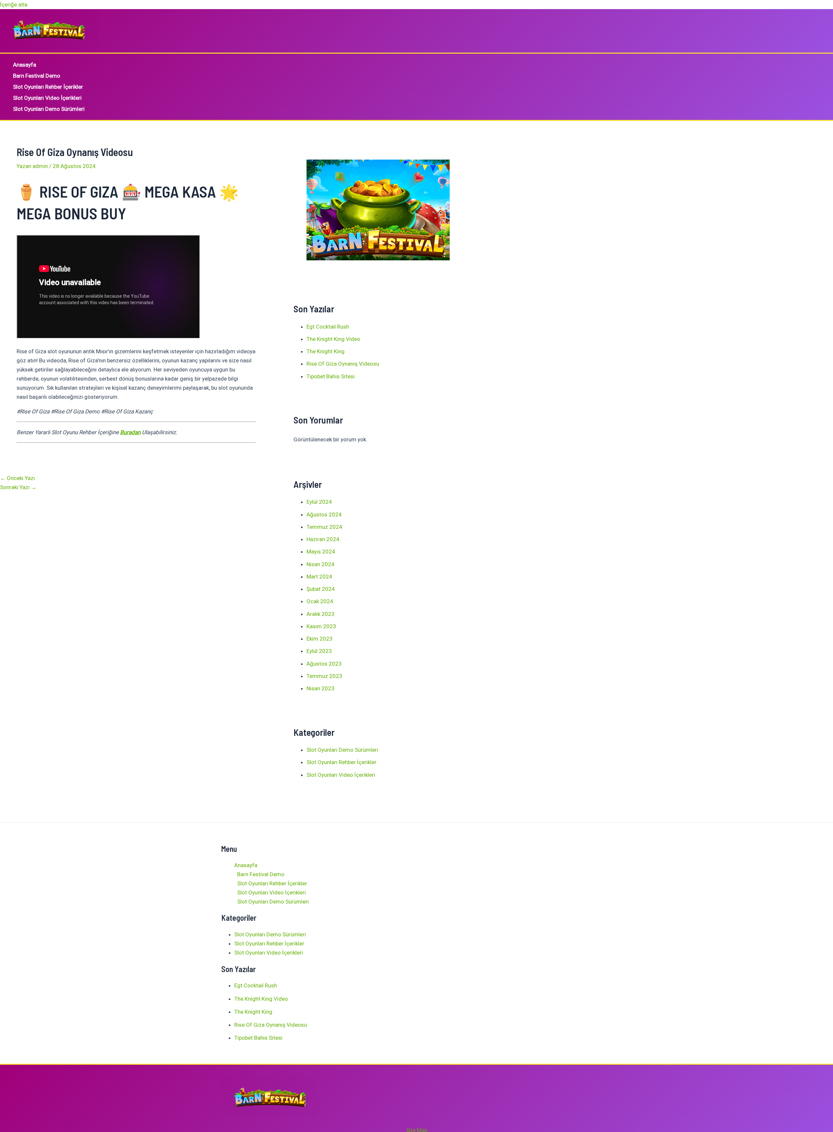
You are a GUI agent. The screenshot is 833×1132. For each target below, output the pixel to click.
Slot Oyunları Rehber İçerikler (48, 87)
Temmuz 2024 (324, 527)
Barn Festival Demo (36, 75)
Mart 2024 (319, 576)
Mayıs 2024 (321, 551)
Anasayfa (24, 64)
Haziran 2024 (323, 539)
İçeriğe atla (13, 4)
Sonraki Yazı (18, 487)
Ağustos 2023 (324, 663)
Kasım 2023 (321, 626)
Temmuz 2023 (324, 676)
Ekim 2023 (320, 638)
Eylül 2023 (319, 651)
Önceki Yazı (17, 478)
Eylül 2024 (319, 502)
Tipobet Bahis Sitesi (331, 376)
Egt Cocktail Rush (328, 326)
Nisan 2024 (321, 564)
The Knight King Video (333, 339)
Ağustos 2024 (324, 514)
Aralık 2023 (321, 614)
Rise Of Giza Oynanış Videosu (343, 363)
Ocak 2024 (320, 601)
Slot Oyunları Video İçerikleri (47, 98)
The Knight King (326, 351)
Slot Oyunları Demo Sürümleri (49, 109)
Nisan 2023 (321, 688)
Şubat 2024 (321, 589)
